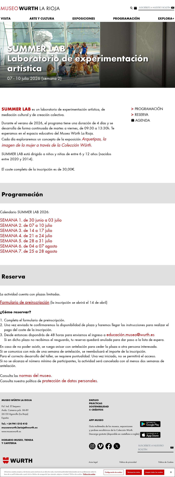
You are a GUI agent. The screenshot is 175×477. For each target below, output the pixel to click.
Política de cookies (89, 474)
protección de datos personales (69, 380)
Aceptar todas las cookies (154, 472)
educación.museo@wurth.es (130, 334)
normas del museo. (35, 375)
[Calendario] (135, 7)
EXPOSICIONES (83, 18)
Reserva (141, 114)
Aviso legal (93, 462)
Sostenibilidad (99, 406)
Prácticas (95, 403)
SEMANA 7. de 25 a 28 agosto (29, 251)
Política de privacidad (128, 462)
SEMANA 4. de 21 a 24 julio (26, 235)
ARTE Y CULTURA (41, 18)
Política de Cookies (165, 462)
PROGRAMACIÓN (126, 18)
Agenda (142, 120)
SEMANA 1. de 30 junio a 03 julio (31, 220)
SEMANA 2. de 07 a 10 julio (26, 225)
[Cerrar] (171, 472)
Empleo (94, 400)
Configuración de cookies (113, 472)
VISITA (6, 18)
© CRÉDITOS (96, 409)
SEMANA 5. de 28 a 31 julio (26, 240)
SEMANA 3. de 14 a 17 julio (26, 230)
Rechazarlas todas (134, 472)
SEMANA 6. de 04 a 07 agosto (28, 246)
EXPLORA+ (166, 18)
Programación (149, 108)
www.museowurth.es (11, 431)
